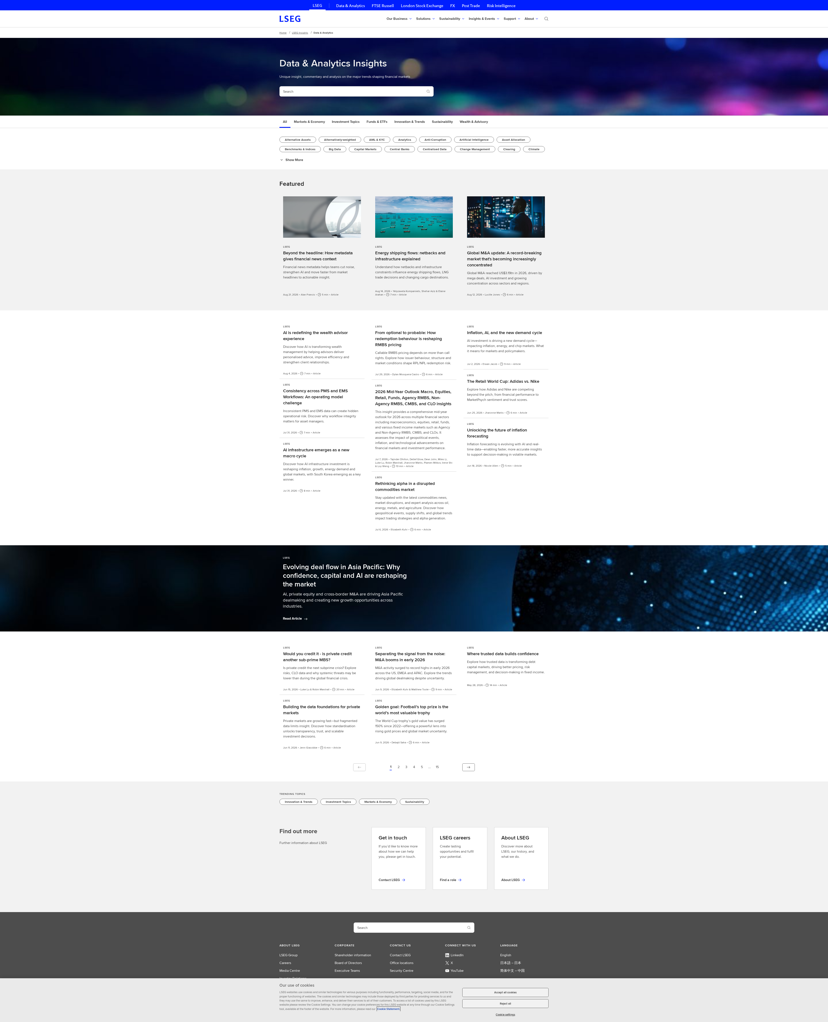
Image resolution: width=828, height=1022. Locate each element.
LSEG (317, 5)
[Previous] (359, 767)
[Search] (546, 19)
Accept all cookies (505, 992)
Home (283, 32)
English (505, 955)
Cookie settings (505, 1014)
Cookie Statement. (388, 1009)
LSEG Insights (300, 32)
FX (452, 5)
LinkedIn (457, 955)
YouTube (457, 970)
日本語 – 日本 (510, 962)
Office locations (401, 962)
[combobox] (351, 91)
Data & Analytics (350, 5)
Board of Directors (348, 962)
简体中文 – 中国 (512, 970)
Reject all (505, 1004)
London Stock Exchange (422, 5)
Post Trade (471, 5)
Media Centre (289, 970)
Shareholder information (353, 955)
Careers (285, 962)
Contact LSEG (400, 955)
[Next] (468, 767)
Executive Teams (347, 970)
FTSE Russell (383, 5)
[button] (390, 767)
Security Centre (401, 970)
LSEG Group (288, 955)
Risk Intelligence (501, 5)
